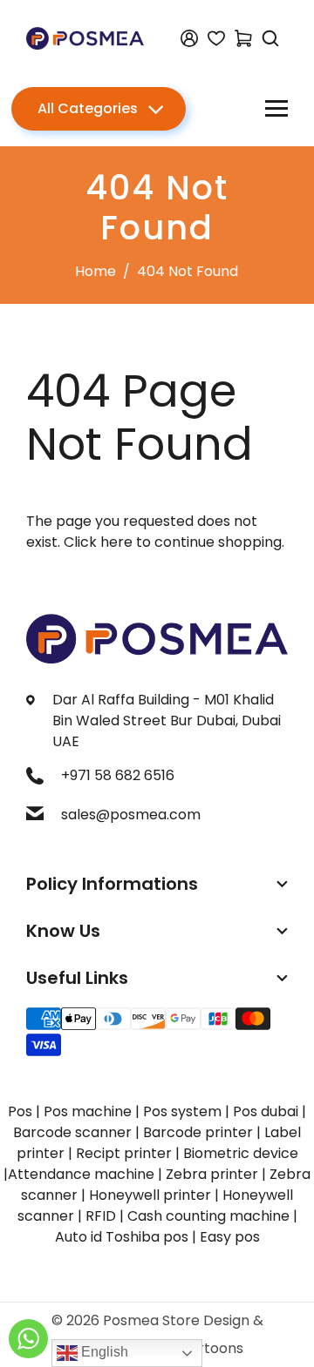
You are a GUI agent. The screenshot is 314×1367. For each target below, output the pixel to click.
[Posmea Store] (85, 37)
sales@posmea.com (131, 815)
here (116, 542)
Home (95, 271)
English (103, 1351)
